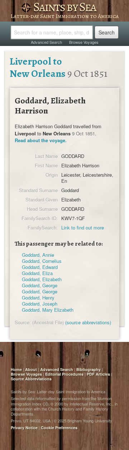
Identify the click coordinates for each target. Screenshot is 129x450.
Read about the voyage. (41, 140)
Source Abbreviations (31, 378)
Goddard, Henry (38, 297)
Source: (23, 322)
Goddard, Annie (38, 254)
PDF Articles (98, 374)
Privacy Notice (24, 427)
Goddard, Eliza (37, 273)
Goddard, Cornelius (42, 261)
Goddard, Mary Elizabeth (47, 309)
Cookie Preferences (59, 427)
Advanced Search (46, 42)
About (31, 369)
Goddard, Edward (40, 267)
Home (16, 369)
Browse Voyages (84, 42)
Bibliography (88, 369)
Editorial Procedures (64, 374)
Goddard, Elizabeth (42, 279)
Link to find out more (82, 227)
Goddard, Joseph (39, 303)
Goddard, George (39, 285)
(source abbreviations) (88, 322)
